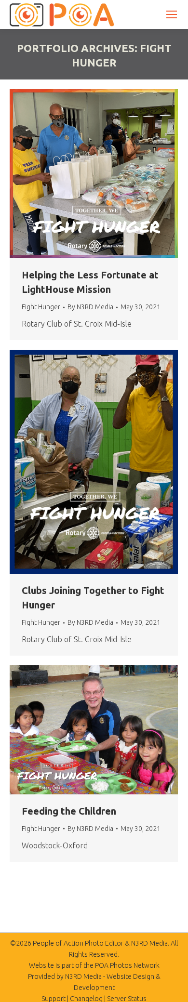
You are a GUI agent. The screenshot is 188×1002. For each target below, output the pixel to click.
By (90, 307)
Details (107, 174)
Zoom (81, 174)
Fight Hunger (41, 307)
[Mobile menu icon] (171, 14)
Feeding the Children (69, 811)
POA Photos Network (127, 965)
